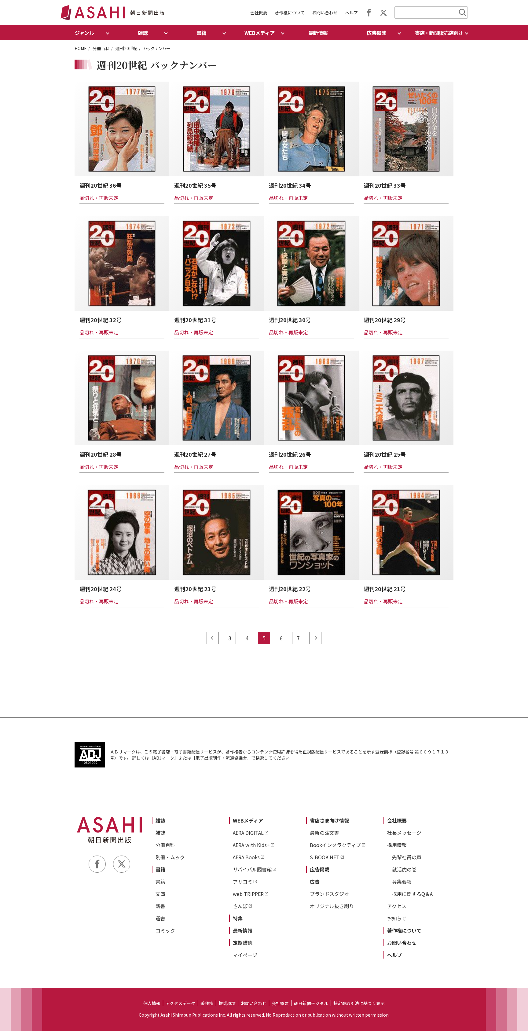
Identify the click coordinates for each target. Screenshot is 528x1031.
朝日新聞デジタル (311, 1003)
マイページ (245, 955)
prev (213, 638)
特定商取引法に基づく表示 (359, 1003)
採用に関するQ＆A (412, 893)
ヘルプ (351, 12)
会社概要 (258, 12)
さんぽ (240, 906)
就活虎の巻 (404, 869)
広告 (315, 881)
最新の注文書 (324, 832)
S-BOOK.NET (324, 857)
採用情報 (397, 845)
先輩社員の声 (406, 857)
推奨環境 (227, 1003)
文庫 (160, 893)
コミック (165, 930)
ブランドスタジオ (329, 893)
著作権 (206, 1003)
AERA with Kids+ (251, 845)
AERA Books (246, 857)
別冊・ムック (170, 857)
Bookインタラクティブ (335, 845)
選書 (160, 918)
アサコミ (242, 881)
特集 (238, 918)
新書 (160, 906)
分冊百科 (101, 48)
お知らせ (397, 918)
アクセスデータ (180, 1003)
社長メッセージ (404, 832)
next (315, 638)
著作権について (290, 12)
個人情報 (151, 1003)
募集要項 (402, 881)
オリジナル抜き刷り (332, 906)
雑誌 (160, 820)
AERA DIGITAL (248, 832)
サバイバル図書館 (252, 869)
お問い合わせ (325, 12)
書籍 (160, 869)
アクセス (396, 906)
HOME (81, 48)
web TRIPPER (248, 893)
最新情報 (318, 32)
